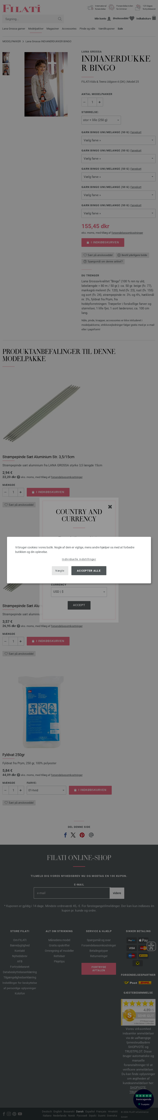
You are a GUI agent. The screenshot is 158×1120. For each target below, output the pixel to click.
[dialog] (79, 560)
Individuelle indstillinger (79, 559)
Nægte (60, 570)
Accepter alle (89, 570)
